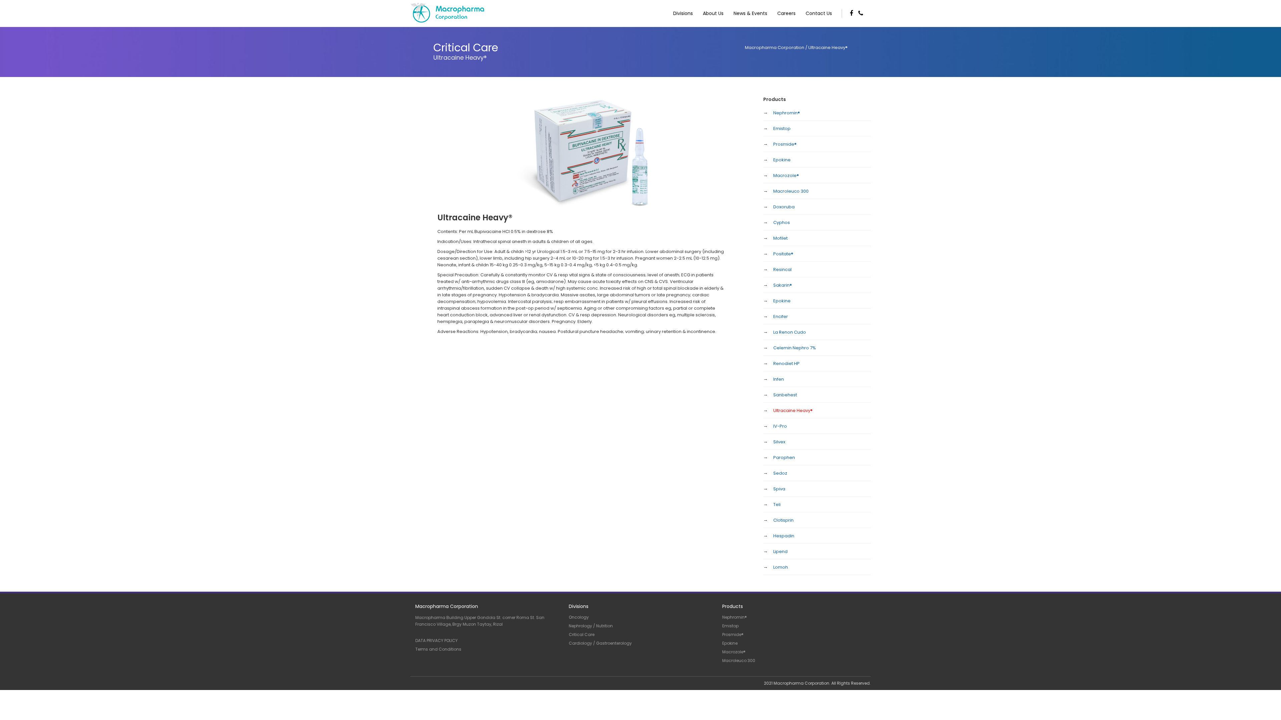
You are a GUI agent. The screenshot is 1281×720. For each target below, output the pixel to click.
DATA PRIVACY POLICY (436, 640)
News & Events (750, 13)
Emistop (782, 128)
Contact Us (819, 13)
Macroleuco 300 (791, 191)
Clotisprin (783, 520)
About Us (713, 13)
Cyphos (781, 222)
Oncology (579, 617)
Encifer (780, 316)
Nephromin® (786, 113)
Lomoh (780, 567)
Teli (777, 504)
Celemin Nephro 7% (794, 348)
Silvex (779, 442)
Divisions (683, 13)
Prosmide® (785, 144)
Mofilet (780, 238)
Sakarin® (782, 285)
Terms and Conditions (438, 649)
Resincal (782, 269)
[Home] (423, 13)
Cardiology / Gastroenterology (600, 643)
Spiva (779, 489)
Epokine (782, 160)
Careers (786, 13)
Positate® (783, 254)
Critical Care (581, 634)
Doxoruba (784, 207)
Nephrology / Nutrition (591, 626)
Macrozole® (786, 175)
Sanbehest (785, 395)
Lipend (780, 551)
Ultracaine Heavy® (793, 410)
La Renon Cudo (789, 332)
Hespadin (783, 536)
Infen (778, 379)
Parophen (784, 457)
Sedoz (780, 473)
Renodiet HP (786, 363)
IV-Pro (780, 426)
